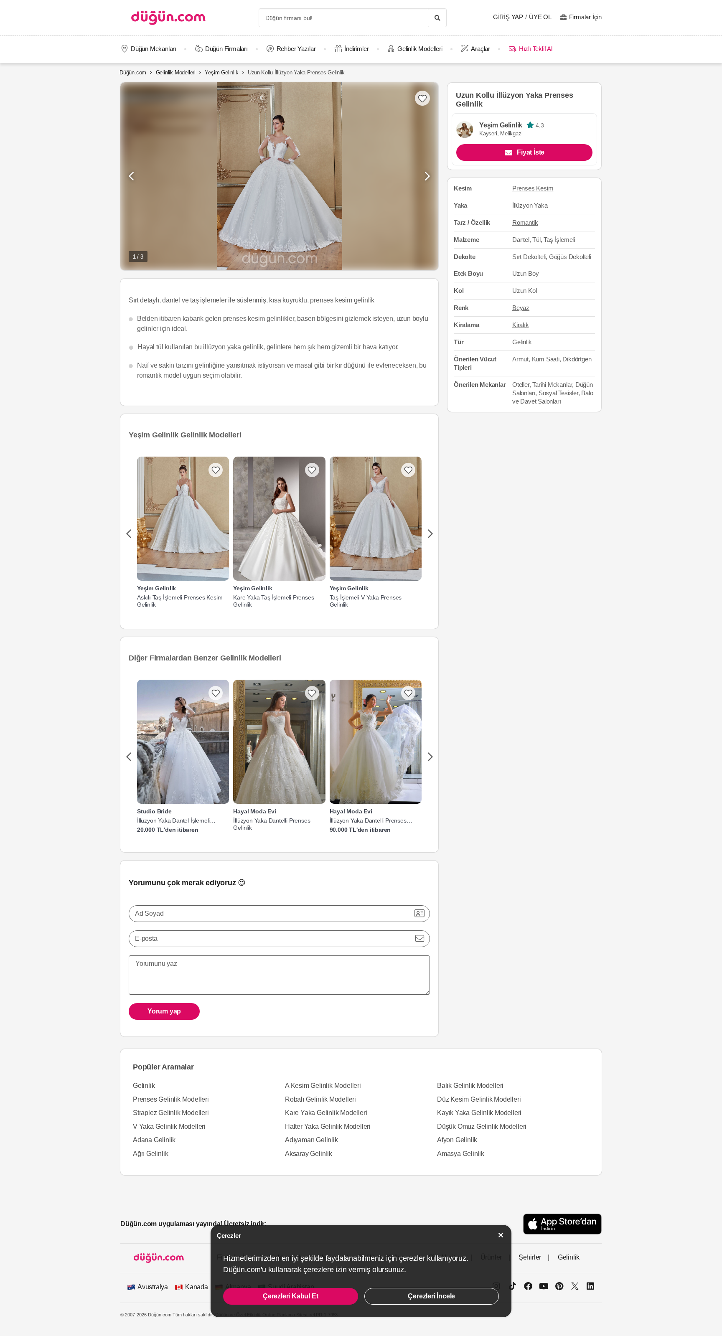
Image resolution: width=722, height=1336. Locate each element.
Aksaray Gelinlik (308, 1153)
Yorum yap (164, 1011)
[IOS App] (562, 1224)
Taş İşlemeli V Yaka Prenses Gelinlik (366, 601)
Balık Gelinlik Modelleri (470, 1085)
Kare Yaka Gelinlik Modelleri (326, 1112)
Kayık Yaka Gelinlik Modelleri (479, 1112)
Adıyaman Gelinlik (311, 1139)
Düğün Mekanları (153, 48)
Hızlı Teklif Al (535, 48)
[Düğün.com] (168, 17)
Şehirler (530, 1257)
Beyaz (520, 308)
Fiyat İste (530, 152)
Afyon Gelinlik (457, 1139)
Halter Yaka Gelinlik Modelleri (328, 1126)
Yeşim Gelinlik (221, 72)
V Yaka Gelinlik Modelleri (169, 1126)
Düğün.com (132, 72)
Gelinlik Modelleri (419, 48)
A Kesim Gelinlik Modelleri (323, 1085)
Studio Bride (154, 811)
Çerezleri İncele (431, 1296)
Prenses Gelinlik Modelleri (171, 1099)
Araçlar (480, 48)
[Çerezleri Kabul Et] (501, 1235)
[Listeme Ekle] (215, 470)
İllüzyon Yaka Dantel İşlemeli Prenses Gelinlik (173, 820)
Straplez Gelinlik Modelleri (171, 1112)
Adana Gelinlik (154, 1139)
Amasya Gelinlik (460, 1153)
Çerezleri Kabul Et (290, 1296)
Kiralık (520, 325)
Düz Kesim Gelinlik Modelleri (479, 1099)
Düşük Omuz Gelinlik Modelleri (481, 1126)
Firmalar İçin (585, 16)
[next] (430, 534)
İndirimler (356, 48)
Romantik (525, 222)
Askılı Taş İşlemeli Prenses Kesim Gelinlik (179, 601)
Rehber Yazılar (296, 48)
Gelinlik (144, 1085)
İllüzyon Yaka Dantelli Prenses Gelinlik (271, 824)
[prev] (128, 534)
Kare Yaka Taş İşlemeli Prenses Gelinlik (273, 601)
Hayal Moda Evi (254, 811)
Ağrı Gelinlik (150, 1153)
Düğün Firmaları (226, 48)
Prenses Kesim (532, 188)
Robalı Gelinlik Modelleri (320, 1099)
